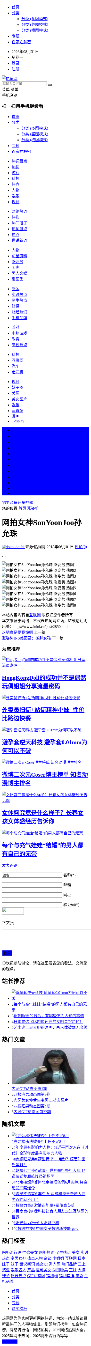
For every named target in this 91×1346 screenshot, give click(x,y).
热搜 (15, 217)
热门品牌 (69, 1264)
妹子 (14, 1264)
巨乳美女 (43, 1270)
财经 (15, 306)
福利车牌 (66, 1276)
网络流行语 (11, 1252)
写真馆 (17, 411)
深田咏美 (60, 1270)
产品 (31, 1270)
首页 (15, 7)
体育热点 (18, 1276)
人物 (15, 190)
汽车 (15, 366)
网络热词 (19, 211)
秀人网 (54, 1264)
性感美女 (30, 1252)
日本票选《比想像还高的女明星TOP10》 (48, 1022)
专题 (15, 36)
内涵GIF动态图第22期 (32, 1112)
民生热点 (19, 300)
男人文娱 (19, 273)
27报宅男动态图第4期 (32, 1106)
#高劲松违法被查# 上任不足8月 (38, 1142)
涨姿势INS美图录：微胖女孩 (26, 638)
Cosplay (18, 421)
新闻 (15, 289)
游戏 (15, 173)
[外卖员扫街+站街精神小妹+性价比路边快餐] (45, 697)
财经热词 (19, 312)
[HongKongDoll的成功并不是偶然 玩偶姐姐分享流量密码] (45, 662)
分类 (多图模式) (34, 19)
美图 (15, 393)
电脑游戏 (19, 333)
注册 (15, 69)
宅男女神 (18, 1258)
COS (15, 493)
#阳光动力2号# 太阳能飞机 (36, 1223)
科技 (15, 179)
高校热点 (19, 345)
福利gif (52, 1276)
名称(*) (69, 875)
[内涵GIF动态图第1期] (50, 1066)
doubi (20, 547)
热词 (15, 167)
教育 (15, 339)
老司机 (17, 372)
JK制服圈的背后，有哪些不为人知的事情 (49, 1016)
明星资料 (19, 256)
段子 (15, 465)
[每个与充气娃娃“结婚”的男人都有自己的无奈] (45, 833)
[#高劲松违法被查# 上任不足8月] (50, 1135)
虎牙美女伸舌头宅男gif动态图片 (41, 1100)
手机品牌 (19, 318)
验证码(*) (71, 905)
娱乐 (15, 196)
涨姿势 (17, 262)
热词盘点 (19, 161)
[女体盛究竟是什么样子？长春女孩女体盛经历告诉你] (45, 797)
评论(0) (81, 547)
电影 (79, 1276)
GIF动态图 (36, 1276)
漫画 (15, 416)
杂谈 (47, 1258)
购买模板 (19, 1309)
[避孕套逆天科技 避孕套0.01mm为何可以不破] (45, 730)
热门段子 (19, 223)
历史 (15, 267)
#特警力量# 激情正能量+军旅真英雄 (44, 1205)
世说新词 (19, 240)
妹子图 (17, 387)
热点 (15, 184)
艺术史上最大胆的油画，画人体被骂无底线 (50, 1027)
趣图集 (17, 279)
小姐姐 (58, 1258)
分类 (15, 13)
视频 (15, 202)
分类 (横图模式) (34, 30)
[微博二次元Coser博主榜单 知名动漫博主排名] (45, 762)
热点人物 (35, 1258)
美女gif (42, 1264)
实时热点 (19, 295)
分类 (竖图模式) (34, 24)
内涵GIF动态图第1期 (29, 1089)
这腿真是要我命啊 (17, 632)
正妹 (73, 1270)
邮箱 (67, 885)
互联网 (17, 360)
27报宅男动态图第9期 (32, 1094)
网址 (67, 895)
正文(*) (8, 923)
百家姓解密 (21, 42)
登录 (15, 63)
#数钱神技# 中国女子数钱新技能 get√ (47, 1229)
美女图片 (19, 399)
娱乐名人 (18, 1270)
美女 (15, 477)
